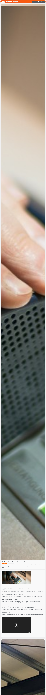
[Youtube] (40, 1)
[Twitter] (36, 1)
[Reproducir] (3, 632)
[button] (16, 625)
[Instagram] (35, 1)
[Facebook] (38, 1)
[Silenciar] (28, 632)
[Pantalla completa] (29, 632)
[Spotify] (41, 1)
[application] (16, 625)
